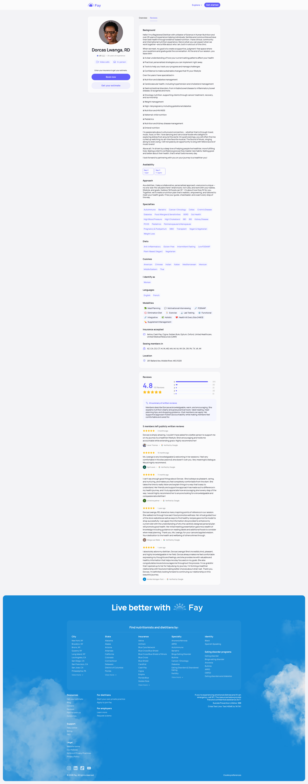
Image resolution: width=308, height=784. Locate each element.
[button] (197, 5)
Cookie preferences (232, 775)
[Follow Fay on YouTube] (89, 768)
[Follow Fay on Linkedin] (75, 768)
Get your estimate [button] (110, 85)
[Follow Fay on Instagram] (69, 768)
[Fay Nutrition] (94, 5)
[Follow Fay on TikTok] (82, 768)
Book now (111, 76)
